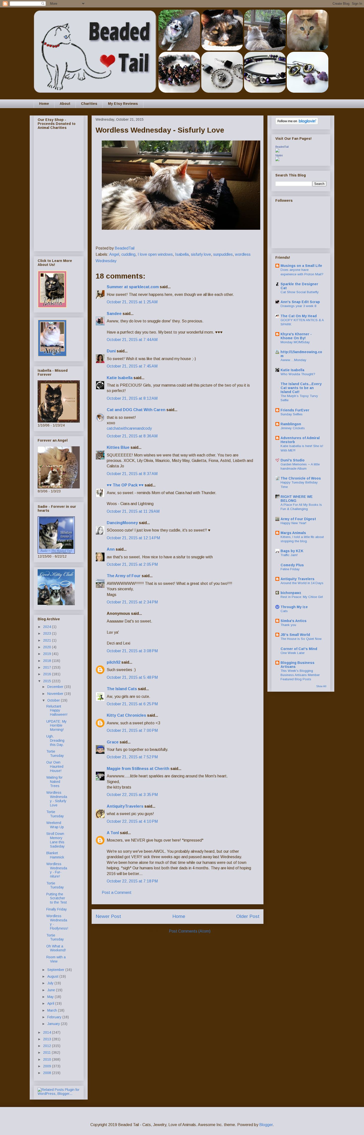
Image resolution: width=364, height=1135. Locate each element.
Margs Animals (293, 533)
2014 (47, 1032)
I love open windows (155, 254)
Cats (284, 611)
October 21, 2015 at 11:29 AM (133, 511)
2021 (47, 640)
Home (44, 104)
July (50, 983)
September (56, 970)
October (54, 700)
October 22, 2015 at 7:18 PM (132, 881)
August (53, 976)
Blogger (266, 1125)
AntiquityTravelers (125, 806)
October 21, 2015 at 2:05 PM (132, 564)
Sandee (114, 314)
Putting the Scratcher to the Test (56, 898)
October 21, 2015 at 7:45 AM (132, 366)
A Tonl (113, 833)
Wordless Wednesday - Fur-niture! (56, 870)
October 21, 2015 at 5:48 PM (132, 677)
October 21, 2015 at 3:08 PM (132, 651)
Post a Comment (116, 892)
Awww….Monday (293, 360)
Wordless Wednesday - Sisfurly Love (56, 799)
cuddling (128, 254)
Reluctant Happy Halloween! (56, 710)
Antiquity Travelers (297, 579)
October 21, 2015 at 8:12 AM (132, 398)
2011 (47, 1052)
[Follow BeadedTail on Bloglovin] (296, 123)
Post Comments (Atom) (189, 931)
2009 (47, 1066)
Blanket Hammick (55, 855)
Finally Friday (56, 909)
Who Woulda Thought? (298, 374)
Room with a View (56, 959)
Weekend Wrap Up (55, 825)
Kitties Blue (118, 447)
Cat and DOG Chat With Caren (136, 410)
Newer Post (108, 916)
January (54, 1024)
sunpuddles (223, 254)
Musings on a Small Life (301, 266)
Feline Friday (290, 569)
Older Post (248, 916)
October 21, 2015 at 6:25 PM (132, 704)
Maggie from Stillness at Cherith (138, 768)
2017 (47, 667)
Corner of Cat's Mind (299, 649)
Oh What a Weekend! (56, 948)
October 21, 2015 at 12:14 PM (133, 538)
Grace (113, 742)
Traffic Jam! (289, 555)
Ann (111, 549)
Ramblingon (291, 424)
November (55, 694)
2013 (47, 1039)
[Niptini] (277, 160)
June (51, 990)
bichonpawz (291, 593)
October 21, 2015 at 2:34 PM (132, 602)
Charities (89, 104)
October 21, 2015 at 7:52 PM (132, 757)
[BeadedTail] (277, 151)
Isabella (182, 254)
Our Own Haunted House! (54, 766)
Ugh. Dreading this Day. (55, 740)
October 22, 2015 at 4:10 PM (132, 821)
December (55, 687)
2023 (47, 633)
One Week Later (293, 653)
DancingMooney (122, 523)
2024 (47, 627)
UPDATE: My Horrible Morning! (56, 725)
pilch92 (113, 662)
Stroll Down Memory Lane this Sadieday (55, 840)
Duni (111, 351)
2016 (47, 674)
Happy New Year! (293, 523)
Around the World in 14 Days (302, 583)
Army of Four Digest (298, 519)
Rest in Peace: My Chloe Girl (302, 597)
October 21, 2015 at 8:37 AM (132, 474)
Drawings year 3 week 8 (298, 306)
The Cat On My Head (299, 316)
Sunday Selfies (292, 414)
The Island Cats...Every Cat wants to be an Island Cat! (301, 388)
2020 (47, 647)
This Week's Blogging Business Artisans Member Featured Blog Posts (300, 675)
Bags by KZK (292, 551)
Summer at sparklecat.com (133, 287)
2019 (47, 654)
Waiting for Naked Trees (54, 781)
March (52, 1010)
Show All (321, 686)
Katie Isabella (119, 378)
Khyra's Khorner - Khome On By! (296, 336)
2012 (47, 1046)
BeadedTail (281, 146)
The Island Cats (122, 689)
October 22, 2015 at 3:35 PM (132, 795)
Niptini (279, 155)
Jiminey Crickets (293, 428)
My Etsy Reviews (123, 104)
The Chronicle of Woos (301, 478)
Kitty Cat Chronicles (126, 715)
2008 (47, 1073)
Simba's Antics (294, 621)
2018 (47, 661)
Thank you (288, 625)
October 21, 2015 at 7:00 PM (132, 730)
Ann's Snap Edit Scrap (300, 302)
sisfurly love (201, 254)
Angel (114, 254)
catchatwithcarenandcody (129, 428)
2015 (47, 681)
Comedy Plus (292, 565)
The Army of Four (124, 576)
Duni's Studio (293, 460)
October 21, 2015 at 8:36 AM (132, 436)
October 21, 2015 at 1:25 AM (132, 302)
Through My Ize (294, 607)
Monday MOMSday (295, 342)
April (51, 1003)
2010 (47, 1059)
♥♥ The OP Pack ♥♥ (125, 485)
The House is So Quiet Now (301, 639)
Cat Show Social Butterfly (300, 292)
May (51, 997)
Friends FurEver (295, 410)
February (54, 1017)
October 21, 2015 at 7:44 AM (132, 340)
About (65, 104)
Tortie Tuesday (55, 753)
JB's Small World (295, 635)
